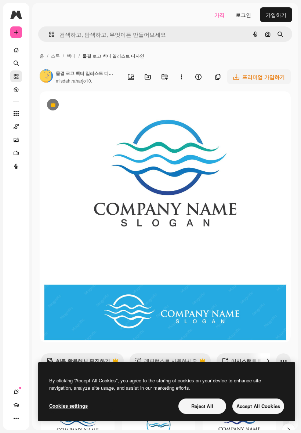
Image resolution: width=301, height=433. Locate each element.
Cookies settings (68, 405)
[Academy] (16, 405)
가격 (219, 14)
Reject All (202, 406)
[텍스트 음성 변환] (16, 166)
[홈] (16, 50)
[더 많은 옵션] (181, 76)
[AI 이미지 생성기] (16, 140)
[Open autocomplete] (49, 34)
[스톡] (16, 76)
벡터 (71, 55)
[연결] (16, 392)
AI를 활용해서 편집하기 (78, 362)
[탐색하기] (16, 89)
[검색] (16, 63)
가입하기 (276, 14)
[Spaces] (16, 126)
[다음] (268, 360)
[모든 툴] (16, 113)
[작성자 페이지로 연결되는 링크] (46, 76)
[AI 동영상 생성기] (16, 153)
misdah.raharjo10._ (75, 80)
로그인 (243, 14)
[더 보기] (16, 418)
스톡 (55, 55)
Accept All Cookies (258, 406)
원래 (81, 105)
